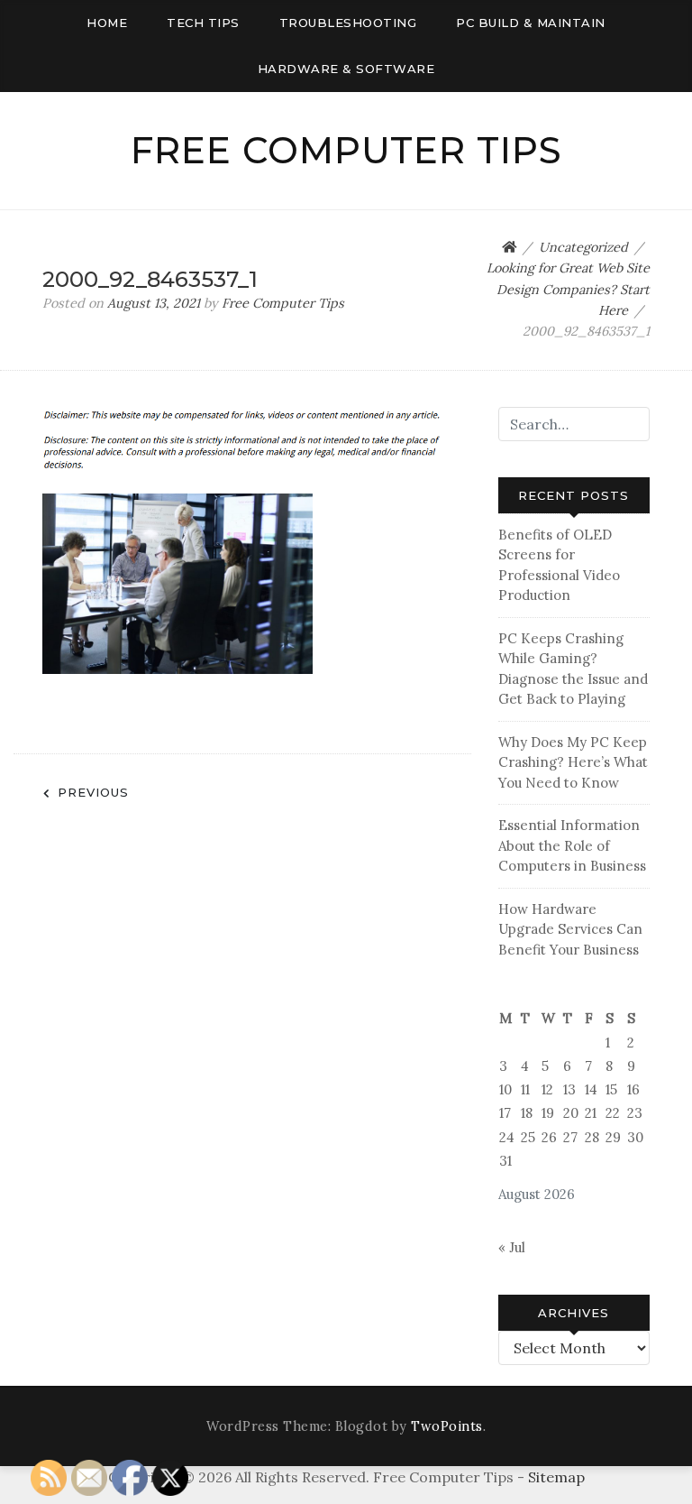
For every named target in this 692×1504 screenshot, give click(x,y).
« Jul (511, 1247)
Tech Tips (203, 22)
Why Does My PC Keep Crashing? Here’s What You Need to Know (573, 762)
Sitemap (556, 1477)
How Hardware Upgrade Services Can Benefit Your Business (570, 929)
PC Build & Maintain (531, 22)
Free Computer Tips (346, 150)
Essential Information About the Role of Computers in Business (572, 845)
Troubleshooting (348, 22)
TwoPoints (447, 1426)
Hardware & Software (346, 68)
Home (106, 22)
